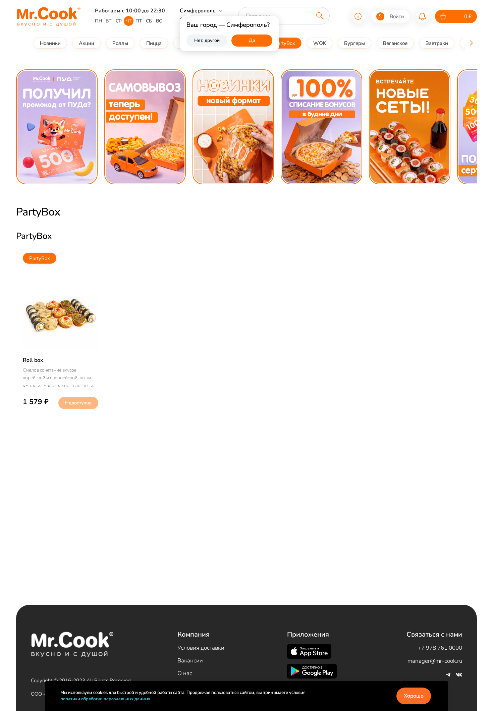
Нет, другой (207, 40)
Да (252, 40)
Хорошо (414, 696)
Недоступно (78, 403)
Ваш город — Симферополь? (228, 25)
